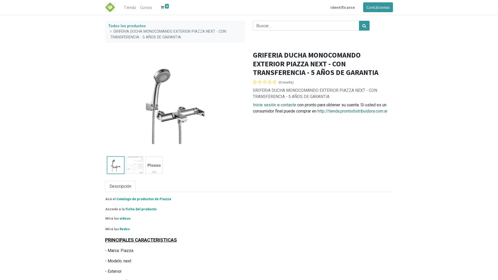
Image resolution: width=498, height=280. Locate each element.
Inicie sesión (264, 104)
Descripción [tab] (120, 186)
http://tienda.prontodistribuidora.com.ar (352, 111)
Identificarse (342, 7)
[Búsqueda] (364, 26)
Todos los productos (127, 26)
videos (125, 218)
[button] (115, 102)
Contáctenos (378, 7)
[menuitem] (130, 7)
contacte (288, 104)
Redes (125, 229)
